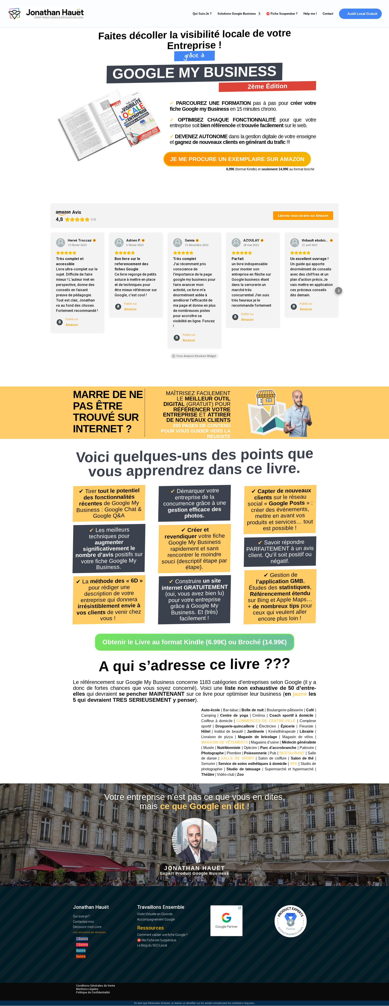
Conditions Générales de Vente (95, 985)
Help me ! (310, 13)
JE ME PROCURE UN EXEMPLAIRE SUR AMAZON (237, 159)
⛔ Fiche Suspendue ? (282, 13)
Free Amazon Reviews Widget (196, 356)
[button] (50, 290)
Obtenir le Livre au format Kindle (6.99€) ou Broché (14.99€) (194, 642)
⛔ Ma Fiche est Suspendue (156, 940)
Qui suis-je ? (81, 916)
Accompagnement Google (156, 919)
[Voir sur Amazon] (60, 242)
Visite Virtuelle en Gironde (154, 914)
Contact (328, 13)
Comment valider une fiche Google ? (162, 935)
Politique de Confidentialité (93, 992)
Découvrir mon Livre (87, 927)
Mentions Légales (87, 989)
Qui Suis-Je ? (202, 13)
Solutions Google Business (236, 13)
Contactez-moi (83, 921)
